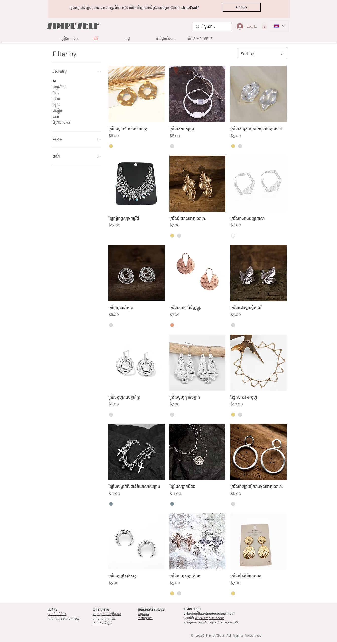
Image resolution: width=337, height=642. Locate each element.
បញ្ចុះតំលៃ (59, 87)
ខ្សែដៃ (56, 105)
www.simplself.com (209, 618)
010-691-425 (207, 622)
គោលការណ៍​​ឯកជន (104, 618)
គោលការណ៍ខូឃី (102, 623)
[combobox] (262, 54)
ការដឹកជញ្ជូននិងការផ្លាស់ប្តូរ (63, 618)
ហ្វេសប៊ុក (143, 614)
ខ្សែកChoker (61, 122)
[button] (264, 25)
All (55, 81)
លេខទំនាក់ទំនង (57, 614)
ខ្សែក (56, 93)
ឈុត (56, 117)
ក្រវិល (56, 99)
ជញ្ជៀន (57, 111)
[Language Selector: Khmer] (279, 25)
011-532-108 (229, 622)
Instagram (145, 618)
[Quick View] (136, 94)
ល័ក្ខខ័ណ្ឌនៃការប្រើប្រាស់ (107, 614)
